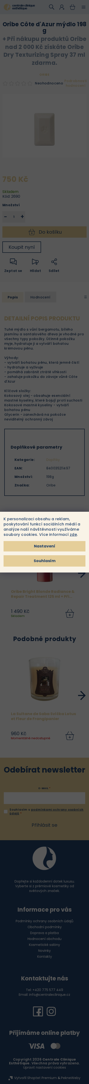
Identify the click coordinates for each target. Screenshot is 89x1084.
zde (73, 534)
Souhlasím (45, 561)
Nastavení (44, 546)
